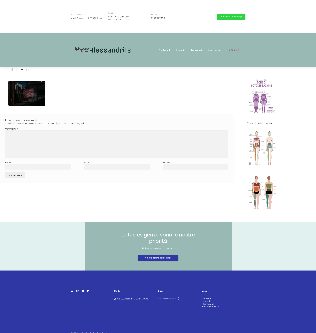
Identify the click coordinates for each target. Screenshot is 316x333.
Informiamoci (196, 50)
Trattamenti (164, 50)
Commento (11, 128)
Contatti (180, 50)
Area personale (214, 50)
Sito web (167, 162)
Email (87, 162)
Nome (8, 162)
